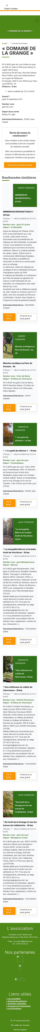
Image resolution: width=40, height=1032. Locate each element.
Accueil (4, 43)
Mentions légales (20, 1030)
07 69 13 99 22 (22, 944)
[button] (37, 20)
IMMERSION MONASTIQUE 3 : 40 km (23, 198)
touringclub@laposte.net (22, 941)
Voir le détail (8, 317)
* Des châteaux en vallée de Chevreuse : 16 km (24, 673)
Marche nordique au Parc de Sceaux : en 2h (25, 349)
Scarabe (26, 1025)
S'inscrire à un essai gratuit (26, 317)
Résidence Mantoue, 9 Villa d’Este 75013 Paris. (20, 937)
